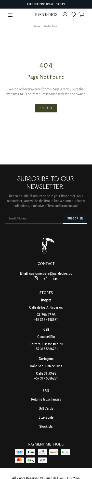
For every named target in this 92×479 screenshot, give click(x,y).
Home (37, 26)
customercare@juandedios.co (50, 273)
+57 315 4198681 (46, 319)
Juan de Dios (46, 14)
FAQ (46, 390)
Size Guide (46, 417)
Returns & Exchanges (46, 399)
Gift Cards (46, 408)
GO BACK (46, 108)
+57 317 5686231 (46, 349)
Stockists (46, 426)
